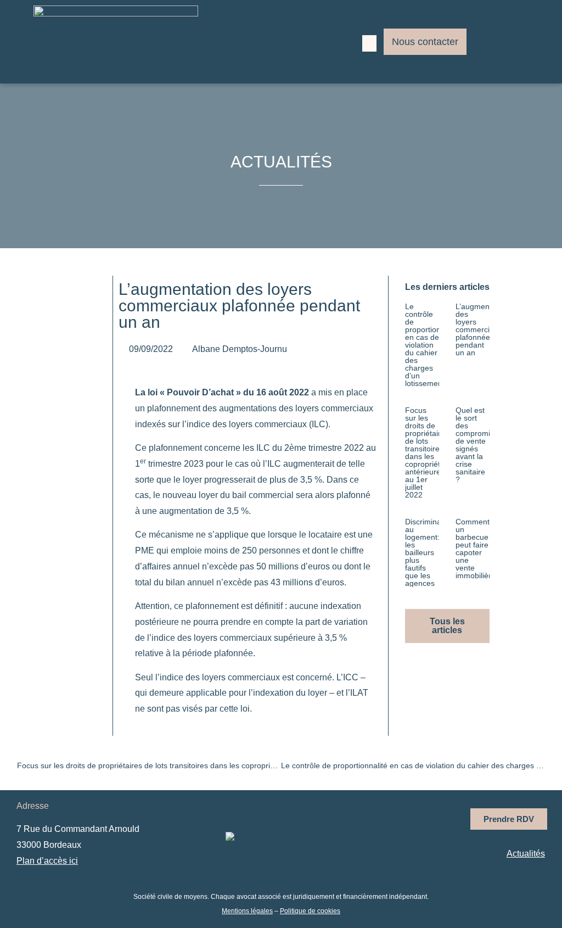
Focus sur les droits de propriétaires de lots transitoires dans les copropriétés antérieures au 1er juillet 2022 (427, 452)
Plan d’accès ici (47, 860)
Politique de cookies (310, 911)
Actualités (526, 853)
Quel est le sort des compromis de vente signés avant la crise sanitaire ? (475, 445)
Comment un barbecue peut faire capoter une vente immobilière (476, 548)
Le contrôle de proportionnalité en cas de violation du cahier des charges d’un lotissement (432, 345)
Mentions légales (247, 911)
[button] (369, 43)
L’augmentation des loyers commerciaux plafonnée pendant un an (482, 329)
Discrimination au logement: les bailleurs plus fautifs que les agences (429, 552)
